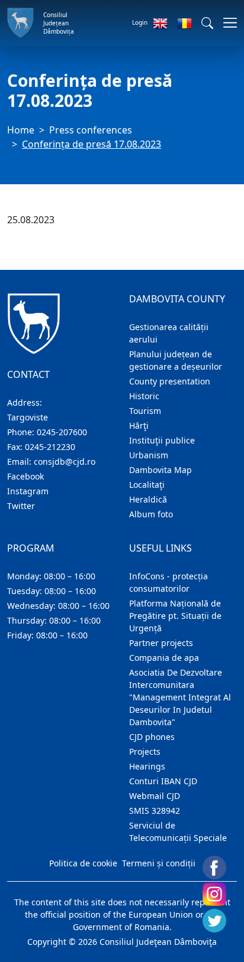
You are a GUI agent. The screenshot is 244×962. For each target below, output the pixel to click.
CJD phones (152, 736)
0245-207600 (62, 432)
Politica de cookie (83, 863)
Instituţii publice (162, 440)
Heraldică (148, 499)
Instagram (28, 491)
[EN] (160, 23)
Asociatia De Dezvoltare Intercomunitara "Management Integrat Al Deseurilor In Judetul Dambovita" (180, 697)
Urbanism (148, 455)
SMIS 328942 (154, 810)
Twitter (21, 505)
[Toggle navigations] (226, 23)
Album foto (151, 514)
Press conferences (90, 129)
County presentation (169, 381)
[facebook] (214, 867)
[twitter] (214, 920)
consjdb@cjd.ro (64, 461)
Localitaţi (147, 484)
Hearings (147, 766)
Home (20, 129)
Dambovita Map (160, 469)
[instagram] (214, 894)
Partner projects (161, 642)
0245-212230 (50, 446)
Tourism (145, 410)
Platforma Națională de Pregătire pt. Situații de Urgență (175, 616)
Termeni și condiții (158, 863)
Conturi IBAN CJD (163, 781)
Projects (144, 751)
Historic (144, 396)
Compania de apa (164, 657)
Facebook (25, 476)
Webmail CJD (154, 795)
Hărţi (139, 425)
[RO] (184, 23)
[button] (207, 23)
